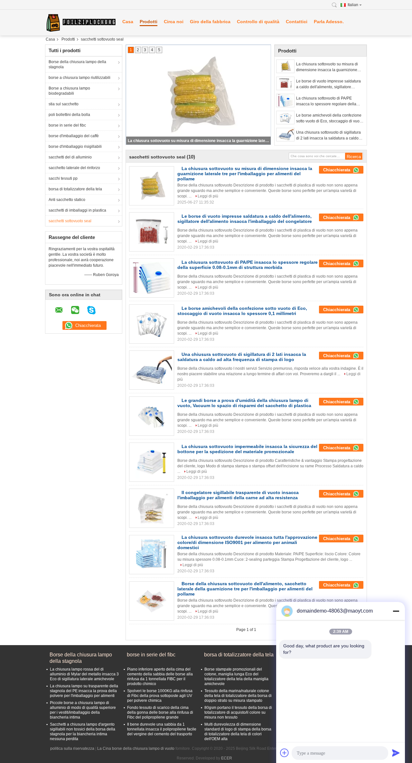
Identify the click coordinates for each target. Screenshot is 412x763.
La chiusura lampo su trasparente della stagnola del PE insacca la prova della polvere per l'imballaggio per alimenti (84, 691)
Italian (353, 5)
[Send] (396, 753)
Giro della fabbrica (210, 21)
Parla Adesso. (329, 21)
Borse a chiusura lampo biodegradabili (69, 91)
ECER (226, 758)
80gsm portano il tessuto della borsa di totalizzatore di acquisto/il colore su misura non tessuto (238, 712)
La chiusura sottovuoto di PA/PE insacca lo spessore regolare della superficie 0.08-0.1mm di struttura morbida (326, 101)
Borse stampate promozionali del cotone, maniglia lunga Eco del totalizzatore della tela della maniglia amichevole (236, 676)
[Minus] (396, 611)
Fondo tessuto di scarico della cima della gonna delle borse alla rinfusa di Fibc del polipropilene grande (160, 712)
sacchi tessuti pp (63, 178)
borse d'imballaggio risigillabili (75, 146)
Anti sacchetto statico (67, 199)
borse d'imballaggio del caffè (74, 136)
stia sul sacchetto (64, 104)
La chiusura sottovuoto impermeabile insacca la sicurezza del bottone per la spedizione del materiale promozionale (247, 449)
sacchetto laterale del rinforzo (74, 168)
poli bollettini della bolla (69, 114)
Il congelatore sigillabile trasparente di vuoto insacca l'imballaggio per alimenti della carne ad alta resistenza (238, 495)
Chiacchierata (337, 169)
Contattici (296, 21)
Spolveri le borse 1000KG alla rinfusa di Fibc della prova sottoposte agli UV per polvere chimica (159, 696)
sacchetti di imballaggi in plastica (77, 210)
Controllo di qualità (258, 21)
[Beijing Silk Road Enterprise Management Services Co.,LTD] (80, 22)
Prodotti (148, 21)
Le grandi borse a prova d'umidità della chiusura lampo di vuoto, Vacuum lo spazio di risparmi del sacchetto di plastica (244, 403)
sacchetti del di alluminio (70, 157)
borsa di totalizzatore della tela (75, 189)
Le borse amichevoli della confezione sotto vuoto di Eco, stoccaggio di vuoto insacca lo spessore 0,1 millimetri (329, 118)
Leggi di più (208, 196)
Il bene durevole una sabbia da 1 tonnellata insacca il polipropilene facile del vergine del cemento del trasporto (161, 729)
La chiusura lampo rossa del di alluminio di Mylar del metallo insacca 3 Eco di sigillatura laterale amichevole (84, 674)
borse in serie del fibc (67, 125)
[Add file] (284, 753)
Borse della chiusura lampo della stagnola (77, 64)
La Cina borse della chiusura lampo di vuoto (135, 748)
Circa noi (173, 21)
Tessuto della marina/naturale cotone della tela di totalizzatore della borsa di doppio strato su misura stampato (238, 696)
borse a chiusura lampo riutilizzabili (79, 77)
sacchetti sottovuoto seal (70, 221)
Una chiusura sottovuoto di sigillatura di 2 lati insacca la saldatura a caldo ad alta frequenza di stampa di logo (328, 135)
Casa (127, 21)
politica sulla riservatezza (72, 748)
